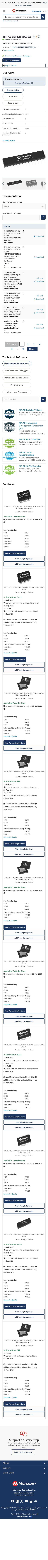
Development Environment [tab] (16, 363)
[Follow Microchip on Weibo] (35, 1502)
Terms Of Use (15, 1514)
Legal (34, 1514)
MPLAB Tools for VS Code (30, 410)
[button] (8, 50)
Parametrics (13, 90)
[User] (38, 11)
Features (13, 96)
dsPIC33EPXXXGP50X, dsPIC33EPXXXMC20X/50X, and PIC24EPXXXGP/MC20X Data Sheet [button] (26, 47)
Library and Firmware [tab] (17, 392)
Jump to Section (10, 65)
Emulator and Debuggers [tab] (16, 370)
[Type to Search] (43, 217)
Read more (9, 140)
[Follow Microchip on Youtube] (26, 1501)
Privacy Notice (26, 1514)
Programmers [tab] (16, 385)
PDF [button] (14, 47)
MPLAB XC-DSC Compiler (30, 466)
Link (41, 278)
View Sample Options (24, 559)
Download (40, 236)
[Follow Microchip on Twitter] (21, 1502)
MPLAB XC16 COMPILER (29, 439)
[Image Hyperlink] (19, 12)
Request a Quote (10, 653)
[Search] (43, 17)
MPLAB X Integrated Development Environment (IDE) (31, 426)
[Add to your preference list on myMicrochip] (33, 36)
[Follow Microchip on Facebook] (12, 1502)
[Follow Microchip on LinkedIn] (17, 1502)
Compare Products (24, 83)
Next (31, 349)
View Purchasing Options (15, 553)
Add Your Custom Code (24, 564)
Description (13, 103)
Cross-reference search (10, 21)
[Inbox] (46, 11)
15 (23, 349)
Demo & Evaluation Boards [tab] (16, 378)
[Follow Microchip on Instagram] (30, 1502)
